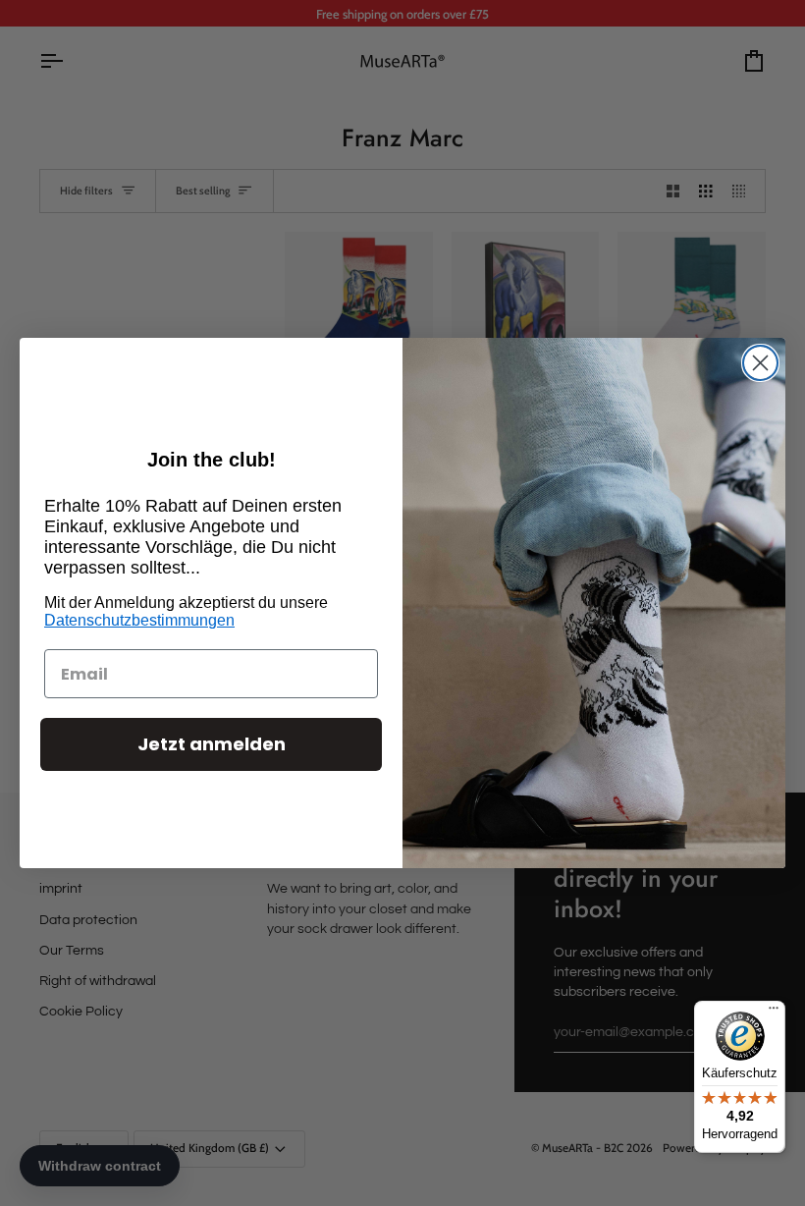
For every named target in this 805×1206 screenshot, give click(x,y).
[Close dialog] (760, 363)
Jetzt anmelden (211, 744)
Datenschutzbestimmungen (139, 620)
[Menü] (773, 1012)
